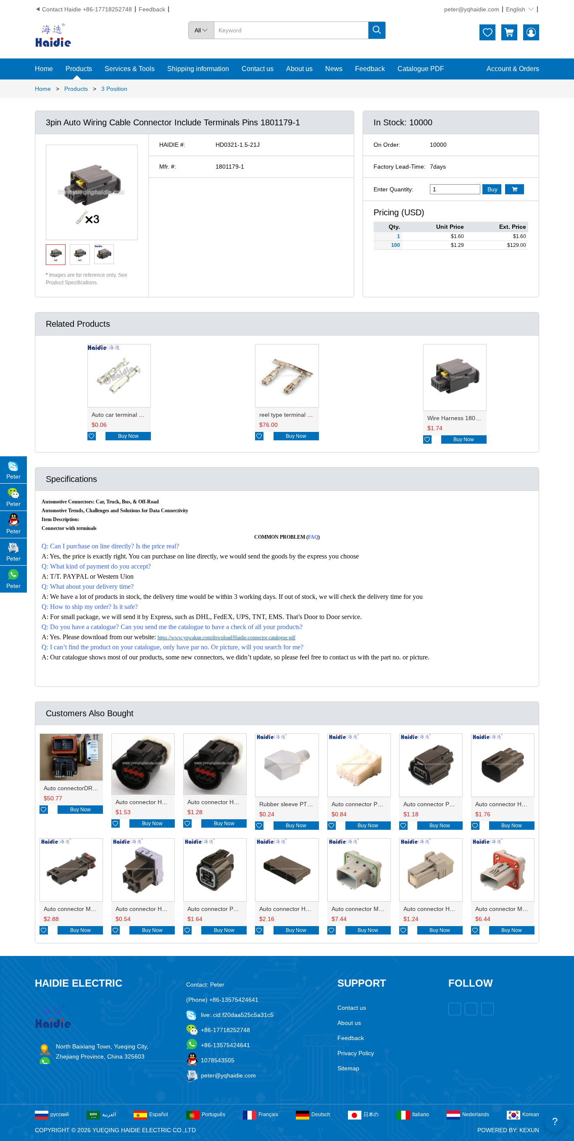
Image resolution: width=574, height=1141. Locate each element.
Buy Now (128, 436)
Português (213, 1114)
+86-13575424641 (225, 1045)
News (333, 68)
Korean (530, 1114)
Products (79, 68)
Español (158, 1114)
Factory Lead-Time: (400, 166)
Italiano (420, 1114)
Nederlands (475, 1114)
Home (44, 68)
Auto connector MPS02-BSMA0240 (378, 908)
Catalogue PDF (421, 68)
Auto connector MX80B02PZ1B (85, 908)
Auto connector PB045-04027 (226, 908)
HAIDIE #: (172, 144)
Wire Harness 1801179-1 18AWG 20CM (480, 418)
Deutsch (320, 1114)
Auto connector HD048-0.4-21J (444, 908)
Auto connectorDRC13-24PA (81, 788)
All (201, 30)
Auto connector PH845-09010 (371, 804)
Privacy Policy (355, 1053)
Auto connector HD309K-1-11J (299, 908)
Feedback (152, 9)
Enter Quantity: (393, 189)
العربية (109, 1114)
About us (299, 68)
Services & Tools (130, 68)
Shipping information (198, 68)
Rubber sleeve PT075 (288, 804)
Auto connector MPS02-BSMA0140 (522, 908)
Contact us (258, 68)
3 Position (114, 88)
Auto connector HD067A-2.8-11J (518, 804)
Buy (492, 189)
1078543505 (217, 1060)
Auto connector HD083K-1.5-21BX (161, 802)
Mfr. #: (167, 166)
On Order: (387, 144)
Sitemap (348, 1068)
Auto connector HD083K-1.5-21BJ (232, 802)
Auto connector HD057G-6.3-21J (159, 908)
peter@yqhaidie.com (471, 9)
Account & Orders (513, 68)
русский (59, 1114)
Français (268, 1114)
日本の (371, 1114)
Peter (13, 476)
